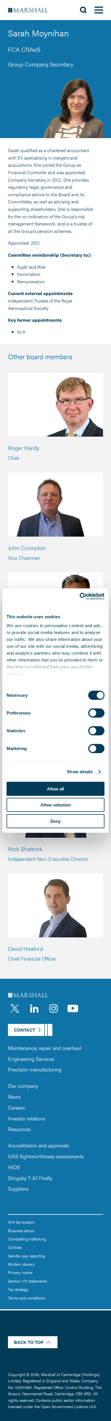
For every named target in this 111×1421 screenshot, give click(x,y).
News (14, 1096)
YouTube (73, 1008)
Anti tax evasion (21, 1222)
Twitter (15, 1008)
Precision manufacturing (34, 1069)
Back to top (29, 1342)
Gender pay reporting (26, 1256)
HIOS (14, 1167)
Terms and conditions (26, 1298)
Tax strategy (18, 1289)
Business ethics (21, 1230)
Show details (80, 771)
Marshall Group (31, 10)
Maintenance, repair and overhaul (44, 1047)
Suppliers (18, 1188)
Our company (23, 1085)
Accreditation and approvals (38, 1145)
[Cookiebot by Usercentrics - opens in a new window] (79, 596)
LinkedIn (34, 1008)
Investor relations (26, 1118)
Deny (55, 821)
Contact (24, 1030)
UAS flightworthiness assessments (46, 1156)
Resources (19, 1129)
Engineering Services (31, 1058)
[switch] (96, 712)
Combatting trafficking (27, 1239)
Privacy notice (20, 1272)
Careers (16, 1107)
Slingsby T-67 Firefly (30, 1177)
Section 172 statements (27, 1281)
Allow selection (55, 804)
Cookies (15, 1247)
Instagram (53, 1008)
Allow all (55, 788)
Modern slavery (21, 1264)
